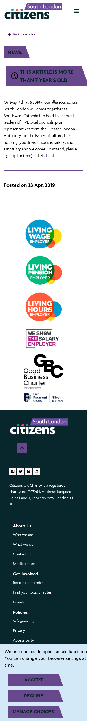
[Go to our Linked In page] (36, 471)
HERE (50, 155)
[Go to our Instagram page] (28, 471)
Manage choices (33, 711)
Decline (33, 695)
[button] (76, 11)
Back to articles (23, 34)
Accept (33, 679)
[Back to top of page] (22, 448)
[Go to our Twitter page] (20, 471)
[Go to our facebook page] (12, 471)
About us (22, 526)
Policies (20, 612)
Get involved (25, 574)
